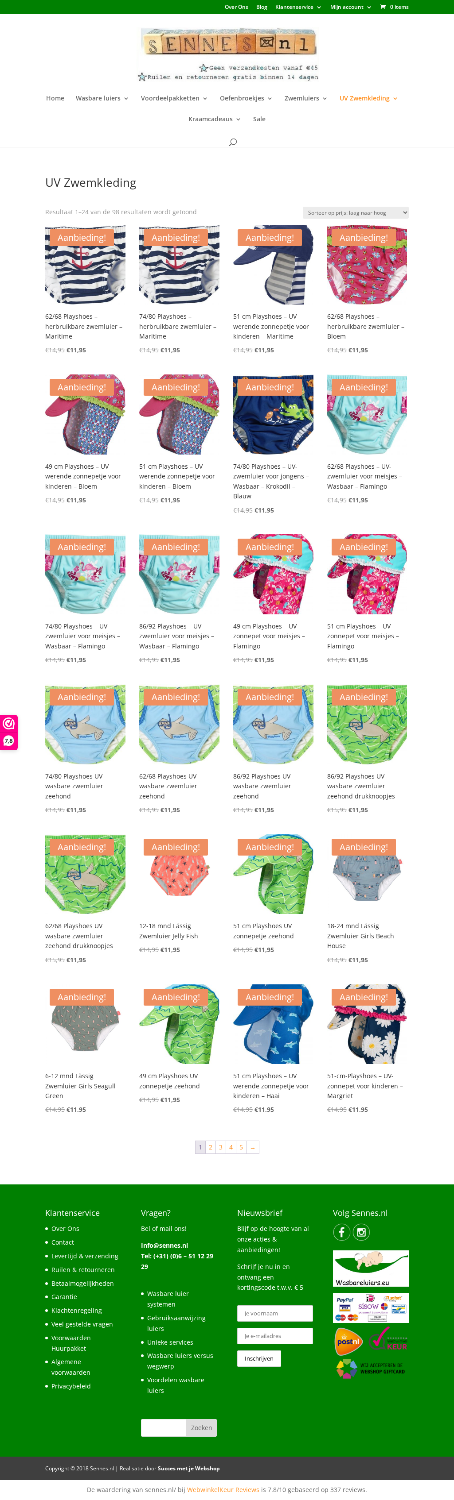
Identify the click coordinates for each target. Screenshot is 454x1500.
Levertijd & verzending (84, 1256)
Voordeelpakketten (170, 98)
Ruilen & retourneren (83, 1269)
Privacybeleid (71, 1386)
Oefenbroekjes (242, 98)
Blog (261, 7)
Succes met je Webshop (189, 1468)
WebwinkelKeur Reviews (223, 1489)
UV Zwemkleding (365, 98)
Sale (259, 119)
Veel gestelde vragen (82, 1324)
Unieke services (170, 1342)
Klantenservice (294, 7)
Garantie (64, 1296)
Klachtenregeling (76, 1310)
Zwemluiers (302, 98)
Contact (62, 1242)
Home (55, 98)
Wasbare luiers (98, 98)
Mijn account (347, 7)
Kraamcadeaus (210, 119)
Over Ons (236, 7)
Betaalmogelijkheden (82, 1283)
